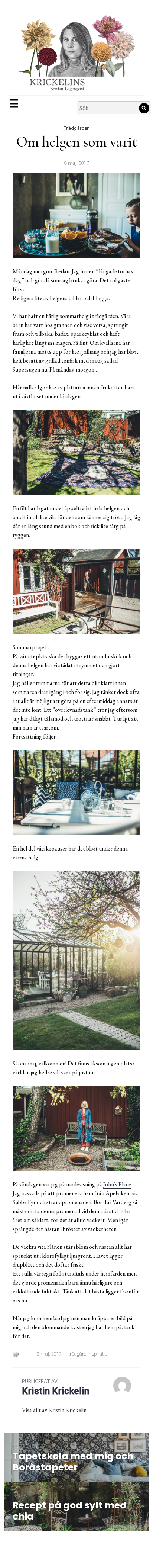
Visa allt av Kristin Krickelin (54, 1410)
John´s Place (117, 1184)
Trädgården (76, 128)
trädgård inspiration (89, 1354)
